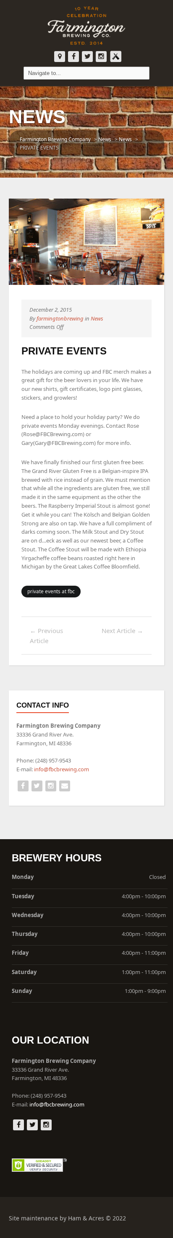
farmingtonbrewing (60, 318)
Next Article (122, 630)
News (97, 318)
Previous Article (46, 635)
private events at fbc (51, 591)
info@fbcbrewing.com (61, 769)
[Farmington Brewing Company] (86, 25)
